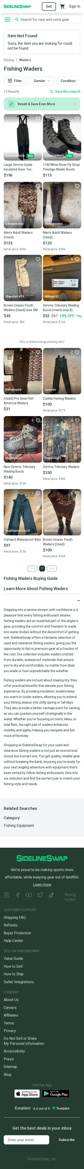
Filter (18, 81)
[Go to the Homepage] (17, 6)
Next (52, 568)
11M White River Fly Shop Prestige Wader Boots (61, 167)
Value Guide (13, 958)
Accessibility (14, 1051)
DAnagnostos (15, 223)
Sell (49, 6)
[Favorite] (38, 118)
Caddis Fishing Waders (59, 398)
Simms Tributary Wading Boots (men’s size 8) (61, 307)
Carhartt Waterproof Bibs (22, 539)
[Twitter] (40, 897)
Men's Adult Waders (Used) (18, 235)
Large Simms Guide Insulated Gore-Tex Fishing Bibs (18, 167)
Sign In (74, 6)
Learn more (42, 884)
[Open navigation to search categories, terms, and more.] (7, 19)
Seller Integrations (19, 982)
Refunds (11, 925)
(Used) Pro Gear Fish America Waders (19, 401)
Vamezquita (13, 389)
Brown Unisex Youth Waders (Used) (58, 542)
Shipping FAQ (15, 917)
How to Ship (14, 974)
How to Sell (13, 966)
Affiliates (11, 1015)
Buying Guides (70, 897)
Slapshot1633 (15, 296)
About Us (11, 1000)
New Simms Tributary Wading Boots (19, 469)
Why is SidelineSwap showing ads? (42, 342)
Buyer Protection (17, 933)
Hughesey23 (14, 458)
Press (9, 1059)
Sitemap (10, 1067)
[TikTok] (51, 897)
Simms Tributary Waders (61, 467)
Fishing (9, 60)
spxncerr (50, 389)
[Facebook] (18, 897)
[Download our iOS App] (27, 1093)
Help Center (13, 940)
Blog (7, 1074)
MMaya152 (52, 296)
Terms (9, 1023)
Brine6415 (51, 530)
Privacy (10, 1031)
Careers (10, 1007)
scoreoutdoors (15, 155)
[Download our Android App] (56, 1094)
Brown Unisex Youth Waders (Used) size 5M (21, 307)
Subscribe (66, 1140)
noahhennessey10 (18, 530)
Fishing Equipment (19, 825)
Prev (32, 568)
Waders (25, 60)
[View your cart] (62, 6)
